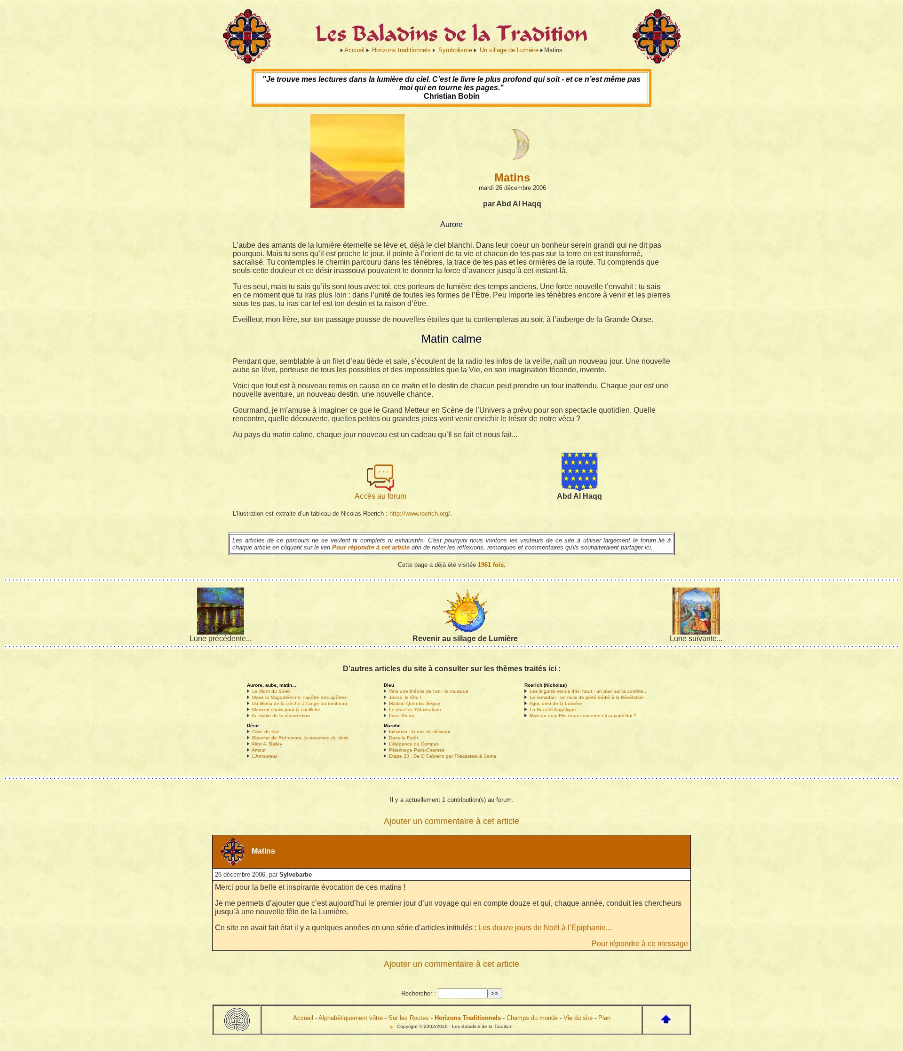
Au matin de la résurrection (281, 715)
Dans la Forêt (403, 737)
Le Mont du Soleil (271, 691)
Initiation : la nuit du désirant (420, 731)
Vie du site (578, 1017)
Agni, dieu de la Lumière (555, 703)
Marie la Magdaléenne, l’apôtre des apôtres (299, 697)
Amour (259, 750)
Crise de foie (265, 731)
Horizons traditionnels (401, 50)
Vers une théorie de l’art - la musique (428, 691)
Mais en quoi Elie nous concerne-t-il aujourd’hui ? (583, 715)
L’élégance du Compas (414, 743)
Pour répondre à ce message (640, 944)
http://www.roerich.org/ (419, 513)
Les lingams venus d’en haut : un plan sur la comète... (589, 691)
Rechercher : (418, 993)
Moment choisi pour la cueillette (286, 709)
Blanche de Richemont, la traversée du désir (300, 737)
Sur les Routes (408, 1017)
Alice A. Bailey (267, 743)
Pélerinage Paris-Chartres (416, 750)
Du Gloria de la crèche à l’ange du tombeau (299, 703)
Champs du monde (532, 1017)
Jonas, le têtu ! (405, 697)
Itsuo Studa (401, 715)
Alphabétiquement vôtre (350, 1017)
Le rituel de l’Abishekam (415, 709)
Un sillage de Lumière (509, 50)
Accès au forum (380, 496)
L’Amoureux (264, 756)
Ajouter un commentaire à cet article (451, 821)
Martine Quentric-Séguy (414, 703)
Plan (604, 1017)
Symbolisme (455, 50)
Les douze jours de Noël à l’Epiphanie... (544, 928)
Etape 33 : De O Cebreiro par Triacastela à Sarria (442, 756)
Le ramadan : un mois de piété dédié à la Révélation (587, 697)
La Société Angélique (553, 709)
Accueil (354, 50)
